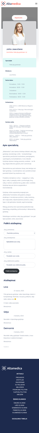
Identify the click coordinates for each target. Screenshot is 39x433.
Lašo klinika (9, 52)
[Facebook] (14, 423)
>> (8, 347)
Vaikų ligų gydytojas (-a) (20, 52)
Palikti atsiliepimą (11, 271)
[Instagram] (19, 423)
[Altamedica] (10, 3)
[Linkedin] (24, 423)
